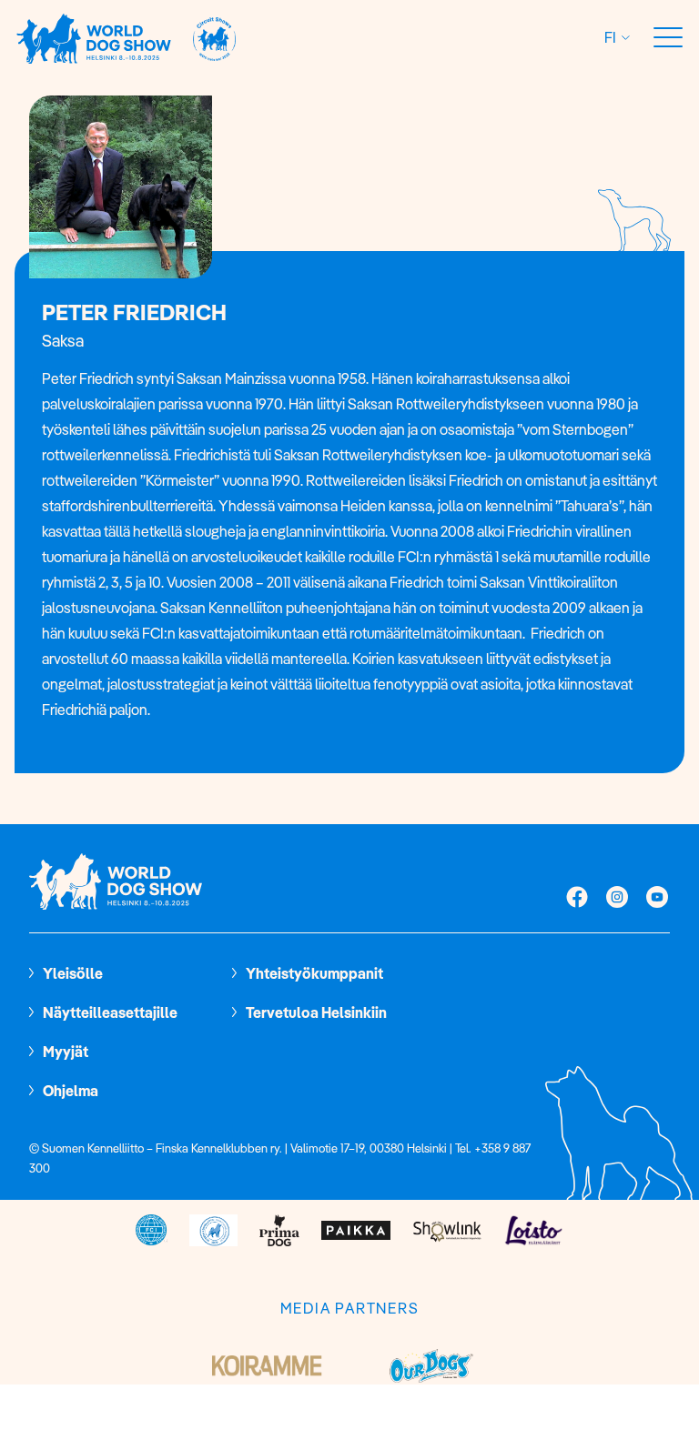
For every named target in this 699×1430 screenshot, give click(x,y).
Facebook (577, 899)
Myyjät (65, 1051)
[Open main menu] (668, 38)
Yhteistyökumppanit (314, 973)
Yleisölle (73, 973)
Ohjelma (70, 1091)
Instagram (617, 899)
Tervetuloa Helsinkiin (316, 1012)
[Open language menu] (623, 38)
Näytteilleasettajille (110, 1012)
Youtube (657, 899)
